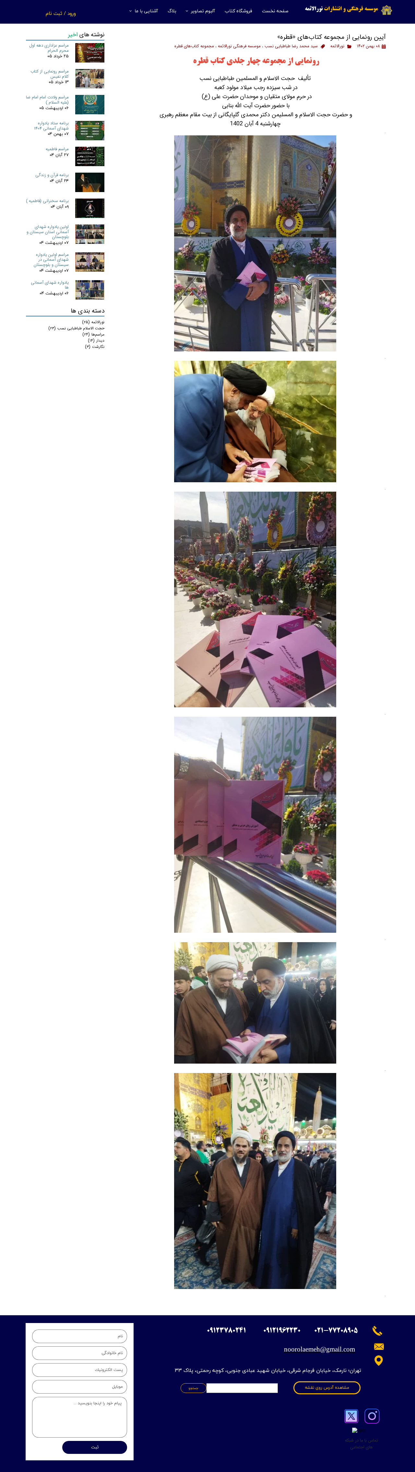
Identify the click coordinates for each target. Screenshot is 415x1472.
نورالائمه (337, 46)
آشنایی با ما (146, 11)
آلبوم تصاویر (203, 11)
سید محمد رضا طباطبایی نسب (291, 46)
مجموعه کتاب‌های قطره (194, 46)
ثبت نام (54, 13)
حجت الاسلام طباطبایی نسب (76, 328)
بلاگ (172, 11)
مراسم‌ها (93, 334)
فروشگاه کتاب (238, 11)
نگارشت (94, 347)
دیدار (96, 340)
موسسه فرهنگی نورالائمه (239, 46)
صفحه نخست (275, 11)
